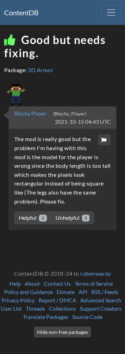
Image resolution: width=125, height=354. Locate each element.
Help (15, 283)
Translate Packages (45, 316)
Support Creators (101, 308)
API (83, 291)
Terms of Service (94, 283)
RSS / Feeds (104, 291)
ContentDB (21, 12)
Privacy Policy (18, 300)
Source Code (87, 316)
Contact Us (57, 283)
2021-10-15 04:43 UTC (83, 121)
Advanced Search (100, 300)
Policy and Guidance (28, 291)
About (32, 283)
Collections (62, 308)
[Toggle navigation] (111, 12)
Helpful (31, 217)
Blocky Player (31, 113)
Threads (35, 308)
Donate (66, 291)
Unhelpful (71, 217)
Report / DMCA (57, 300)
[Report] (104, 140)
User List (11, 308)
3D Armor (40, 70)
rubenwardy (95, 273)
